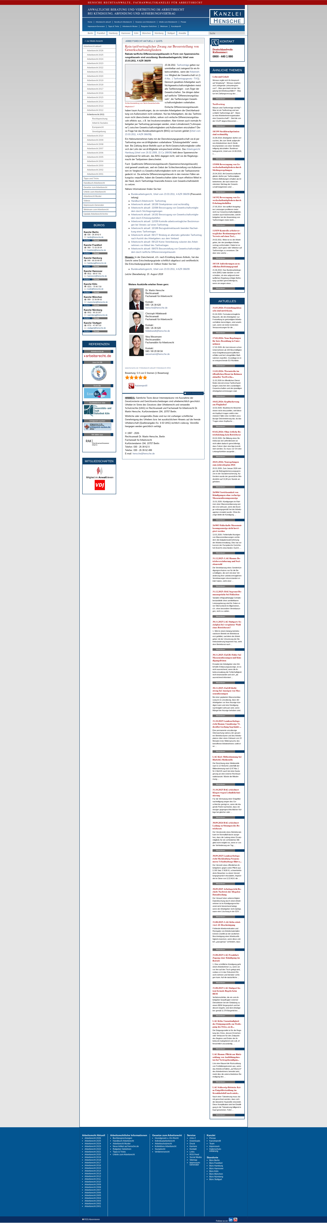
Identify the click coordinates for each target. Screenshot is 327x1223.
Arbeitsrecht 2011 (95, 114)
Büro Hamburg (216, 1166)
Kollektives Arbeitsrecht (165, 1146)
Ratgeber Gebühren (149, 26)
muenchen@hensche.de (97, 302)
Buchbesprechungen (122, 1138)
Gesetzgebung (99, 131)
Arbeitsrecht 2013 (95, 106)
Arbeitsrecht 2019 (95, 80)
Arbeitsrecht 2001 (95, 174)
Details (96, 240)
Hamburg (113, 33)
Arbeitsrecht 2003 (95, 165)
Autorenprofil (140, 385)
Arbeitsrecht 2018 (95, 84)
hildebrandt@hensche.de (157, 331)
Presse (183, 22)
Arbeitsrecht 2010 (95, 136)
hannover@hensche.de (97, 276)
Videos (87, 200)
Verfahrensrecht (162, 1152)
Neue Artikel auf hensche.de (126, 1146)
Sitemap (193, 1160)
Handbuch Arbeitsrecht (123, 22)
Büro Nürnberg (216, 1176)
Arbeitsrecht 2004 (95, 161)
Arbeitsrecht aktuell (103, 22)
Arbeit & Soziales (100, 123)
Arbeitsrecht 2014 (95, 102)
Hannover (125, 33)
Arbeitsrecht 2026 (95, 50)
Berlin (90, 33)
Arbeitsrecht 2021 (95, 72)
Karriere (193, 1146)
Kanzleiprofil (176, 26)
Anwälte (182, 33)
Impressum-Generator (96, 26)
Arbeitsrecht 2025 (95, 55)
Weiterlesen (220, 99)
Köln (136, 33)
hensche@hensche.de (156, 307)
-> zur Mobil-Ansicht (93, 41)
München (146, 33)
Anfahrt (87, 240)
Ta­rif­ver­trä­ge (183, 65)
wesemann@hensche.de (157, 354)
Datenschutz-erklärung (215, 1150)
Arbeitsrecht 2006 (95, 153)
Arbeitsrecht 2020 (95, 76)
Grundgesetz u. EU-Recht (166, 1138)
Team (211, 1143)
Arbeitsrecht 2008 (95, 144)
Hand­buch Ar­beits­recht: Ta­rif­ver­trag (148, 201)
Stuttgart (171, 33)
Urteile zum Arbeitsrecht (168, 22)
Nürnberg (159, 33)
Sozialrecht (160, 1149)
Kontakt (193, 1149)
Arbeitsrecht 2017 (95, 89)
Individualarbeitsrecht (165, 1141)
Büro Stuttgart (215, 1179)
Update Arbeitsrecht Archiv (96, 214)
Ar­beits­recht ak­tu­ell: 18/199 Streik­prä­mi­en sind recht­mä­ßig (160, 204)
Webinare (164, 26)
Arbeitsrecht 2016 (95, 93)
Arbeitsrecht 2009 (95, 140)
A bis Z (193, 1138)
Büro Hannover (216, 1168)
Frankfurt (101, 33)
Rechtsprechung (99, 119)
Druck (192, 1143)
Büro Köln (214, 1171)
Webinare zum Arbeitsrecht (96, 209)
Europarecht (98, 127)
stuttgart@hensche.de (96, 328)
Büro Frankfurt (215, 1163)
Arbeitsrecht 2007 (95, 148)
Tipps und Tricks (91, 178)
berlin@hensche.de (95, 237)
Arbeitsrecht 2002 (95, 170)
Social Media (196, 1157)
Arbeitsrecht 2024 (95, 59)
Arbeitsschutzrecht (163, 1143)
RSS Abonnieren (194, 393)
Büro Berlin (214, 1160)
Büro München (216, 1174)
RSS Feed (194, 1154)
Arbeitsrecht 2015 (95, 97)
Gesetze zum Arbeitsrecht (145, 22)
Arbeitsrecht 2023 (95, 63)
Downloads (195, 1141)
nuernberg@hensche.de (97, 315)
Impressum (214, 1146)
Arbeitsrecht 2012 (95, 110)
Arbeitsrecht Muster (130, 26)
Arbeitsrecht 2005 (95, 157)
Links (192, 1152)
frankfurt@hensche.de (96, 250)
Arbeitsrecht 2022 (95, 67)
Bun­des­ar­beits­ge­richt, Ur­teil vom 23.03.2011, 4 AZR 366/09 (160, 194)
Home (90, 22)
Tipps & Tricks (113, 26)
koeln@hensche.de (95, 289)
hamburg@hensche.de (96, 263)
